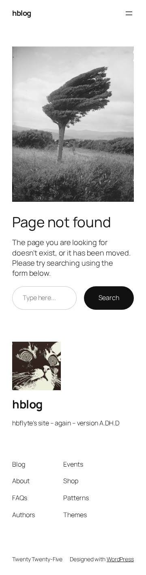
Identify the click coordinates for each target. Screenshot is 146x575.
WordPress (120, 559)
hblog (21, 13)
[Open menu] (129, 13)
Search (109, 297)
